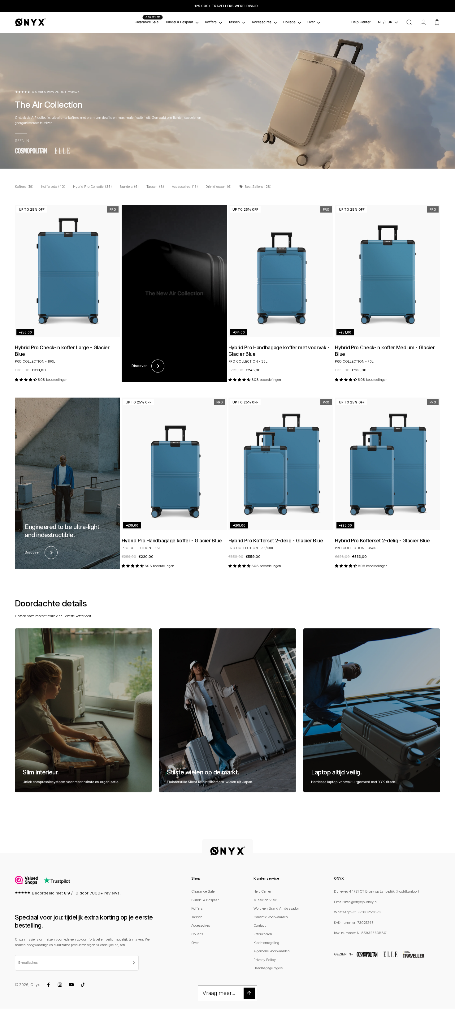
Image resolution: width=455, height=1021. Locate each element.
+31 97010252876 (366, 912)
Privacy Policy (265, 960)
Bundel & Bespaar (179, 22)
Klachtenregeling (266, 943)
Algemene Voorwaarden (272, 951)
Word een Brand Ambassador (276, 908)
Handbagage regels (268, 968)
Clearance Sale (146, 22)
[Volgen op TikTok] (82, 984)
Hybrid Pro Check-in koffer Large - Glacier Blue (62, 350)
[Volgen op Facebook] (48, 984)
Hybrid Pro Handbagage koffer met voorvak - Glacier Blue (279, 350)
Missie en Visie (265, 900)
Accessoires (261, 22)
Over (311, 22)
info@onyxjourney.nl (361, 902)
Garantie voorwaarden (271, 917)
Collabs (289, 22)
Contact (260, 925)
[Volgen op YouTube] (71, 984)
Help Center (360, 22)
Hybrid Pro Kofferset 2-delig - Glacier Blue (275, 540)
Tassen (234, 22)
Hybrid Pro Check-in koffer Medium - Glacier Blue (385, 350)
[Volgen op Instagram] (60, 984)
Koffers (211, 22)
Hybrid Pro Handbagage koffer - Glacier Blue (172, 540)
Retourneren (263, 934)
